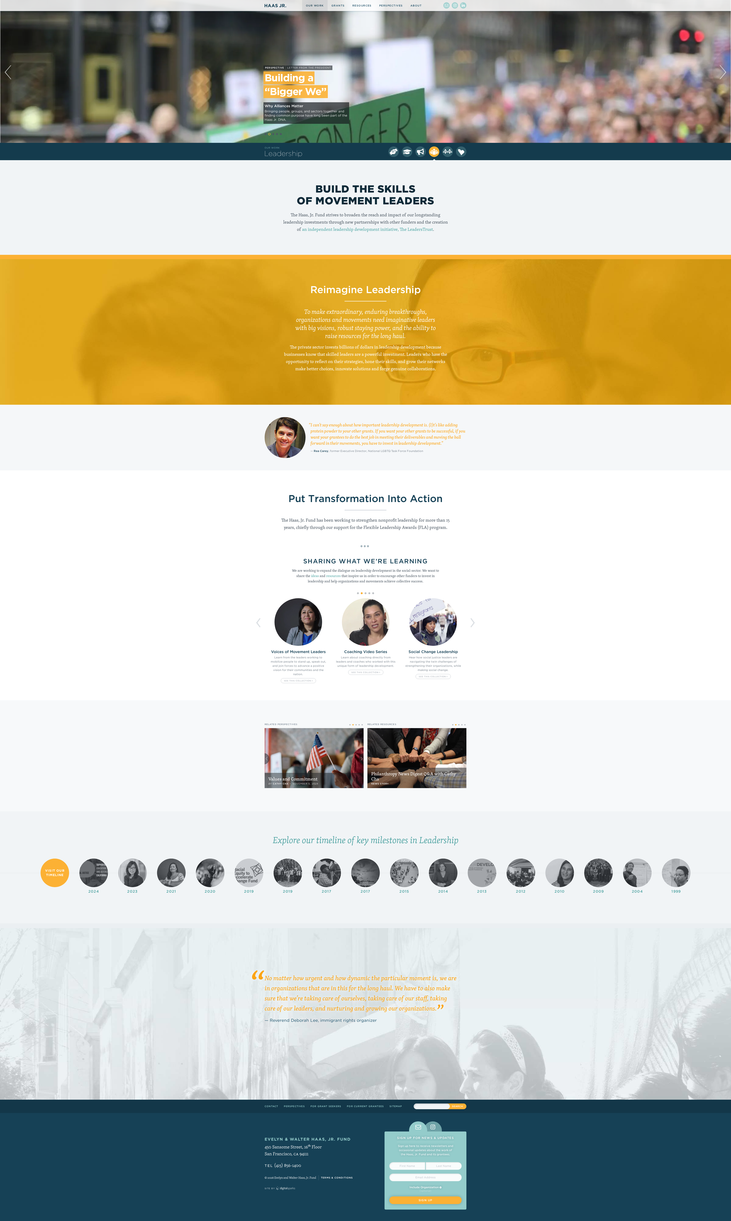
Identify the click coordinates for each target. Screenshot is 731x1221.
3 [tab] (273, 134)
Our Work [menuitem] (315, 5)
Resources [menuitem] (362, 5)
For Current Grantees (365, 1106)
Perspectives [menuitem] (391, 5)
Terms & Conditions (337, 1177)
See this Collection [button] (298, 676)
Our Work (272, 147)
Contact (271, 1106)
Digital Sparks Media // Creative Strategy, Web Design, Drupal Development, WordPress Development (285, 1188)
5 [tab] (281, 134)
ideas (315, 575)
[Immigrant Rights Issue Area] (420, 151)
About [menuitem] (416, 5)
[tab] (418, 1126)
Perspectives (294, 1106)
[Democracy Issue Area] (393, 151)
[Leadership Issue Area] (434, 151)
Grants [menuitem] (338, 5)
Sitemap (395, 1106)
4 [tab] (277, 134)
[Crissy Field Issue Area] (447, 151)
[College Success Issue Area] (407, 151)
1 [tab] (265, 134)
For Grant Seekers (325, 1106)
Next (472, 621)
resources (333, 575)
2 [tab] (269, 134)
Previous (258, 621)
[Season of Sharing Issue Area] (461, 151)
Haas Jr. (275, 5)
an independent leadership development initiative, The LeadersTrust (367, 229)
